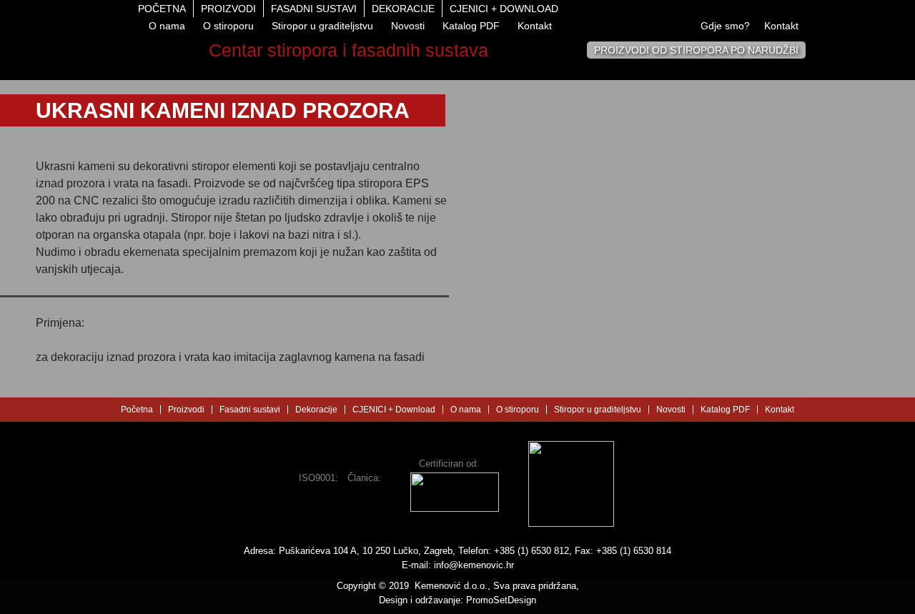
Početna (162, 8)
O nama (167, 25)
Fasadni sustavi (314, 8)
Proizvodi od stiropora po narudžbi (696, 50)
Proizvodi (228, 8)
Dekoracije (403, 8)
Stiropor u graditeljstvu (322, 25)
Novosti (408, 25)
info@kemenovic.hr (474, 565)
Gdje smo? (725, 25)
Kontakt (535, 25)
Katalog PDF (471, 25)
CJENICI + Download (504, 8)
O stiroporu (228, 25)
